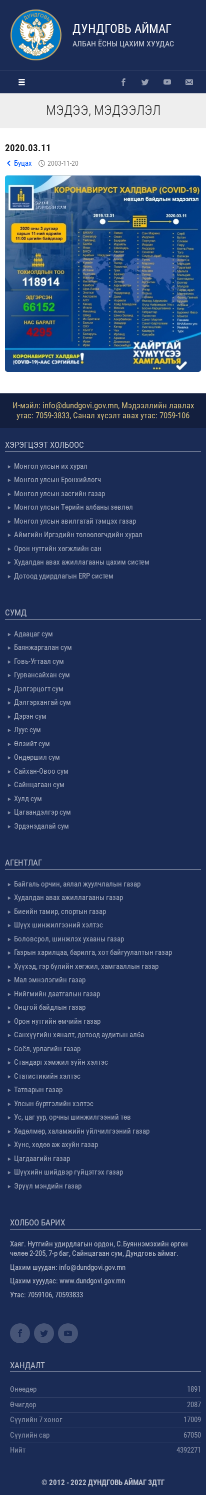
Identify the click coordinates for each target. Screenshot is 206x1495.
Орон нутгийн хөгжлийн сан (58, 548)
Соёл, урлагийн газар (47, 1048)
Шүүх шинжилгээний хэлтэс (58, 924)
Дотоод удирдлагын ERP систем (64, 576)
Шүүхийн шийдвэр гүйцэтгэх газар (68, 1172)
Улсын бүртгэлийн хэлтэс (54, 1103)
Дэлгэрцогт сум (39, 688)
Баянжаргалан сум (43, 647)
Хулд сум (28, 798)
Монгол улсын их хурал (51, 466)
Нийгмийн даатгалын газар (57, 993)
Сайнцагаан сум (39, 784)
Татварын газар (38, 1089)
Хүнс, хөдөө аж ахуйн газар (56, 1144)
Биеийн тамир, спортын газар (60, 911)
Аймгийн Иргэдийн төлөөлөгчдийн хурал (78, 534)
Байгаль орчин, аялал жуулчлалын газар (77, 884)
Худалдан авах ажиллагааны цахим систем (82, 562)
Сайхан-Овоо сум (41, 771)
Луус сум (27, 729)
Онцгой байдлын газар (50, 1007)
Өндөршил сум (37, 757)
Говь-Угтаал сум (39, 661)
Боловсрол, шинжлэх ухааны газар (69, 938)
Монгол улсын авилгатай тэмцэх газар (75, 521)
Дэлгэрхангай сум (42, 702)
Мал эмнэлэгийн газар (50, 979)
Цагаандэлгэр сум (42, 812)
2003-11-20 (63, 163)
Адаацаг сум (33, 633)
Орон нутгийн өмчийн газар (57, 1021)
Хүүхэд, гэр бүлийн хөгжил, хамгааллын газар (86, 966)
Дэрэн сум (30, 716)
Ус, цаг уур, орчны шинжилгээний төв (72, 1117)
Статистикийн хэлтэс (47, 1076)
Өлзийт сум (32, 743)
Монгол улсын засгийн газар (59, 493)
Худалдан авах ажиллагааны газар (68, 897)
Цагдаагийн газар (42, 1158)
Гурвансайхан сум (42, 674)
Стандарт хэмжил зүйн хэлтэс (61, 1062)
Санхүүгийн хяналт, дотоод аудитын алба (79, 1034)
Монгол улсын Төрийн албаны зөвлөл (73, 507)
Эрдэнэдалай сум (41, 826)
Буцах (23, 163)
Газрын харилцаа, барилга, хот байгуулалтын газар (93, 952)
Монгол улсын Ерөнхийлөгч (57, 479)
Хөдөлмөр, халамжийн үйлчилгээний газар (82, 1131)
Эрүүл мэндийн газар (48, 1186)
